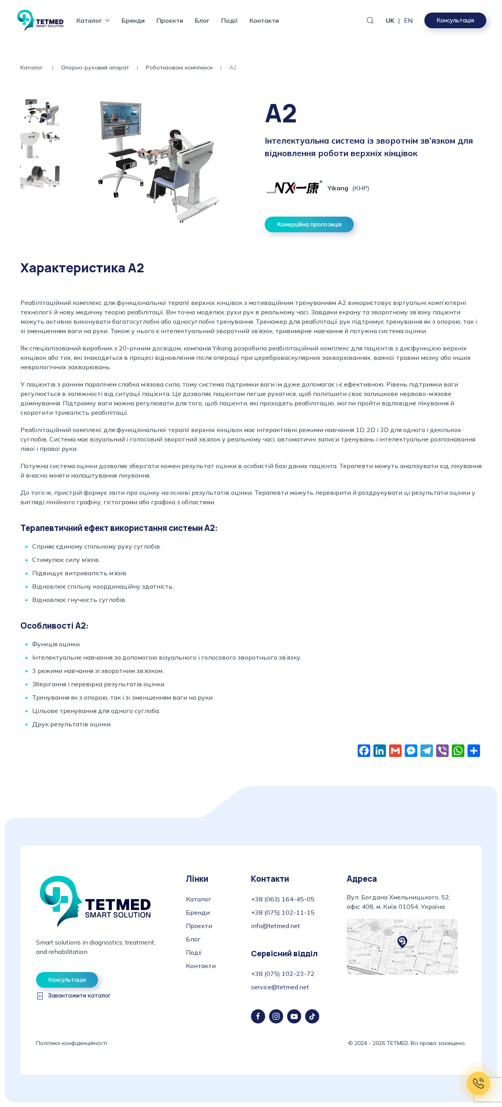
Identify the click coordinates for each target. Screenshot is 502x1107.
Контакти (264, 20)
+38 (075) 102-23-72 (283, 974)
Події (229, 20)
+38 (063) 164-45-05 (283, 899)
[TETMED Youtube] (294, 1016)
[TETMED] (95, 901)
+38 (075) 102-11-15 (283, 912)
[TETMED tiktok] (312, 1016)
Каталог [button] (89, 20)
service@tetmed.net (280, 987)
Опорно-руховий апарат (95, 67)
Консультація (455, 20)
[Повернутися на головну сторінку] (40, 20)
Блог (202, 20)
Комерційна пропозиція (309, 224)
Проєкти (169, 20)
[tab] (40, 112)
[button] (370, 20)
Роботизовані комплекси (179, 67)
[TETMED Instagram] (276, 1016)
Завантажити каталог (79, 995)
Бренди (133, 20)
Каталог (32, 67)
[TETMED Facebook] (258, 1016)
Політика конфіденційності (71, 1043)
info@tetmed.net (275, 926)
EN (408, 20)
